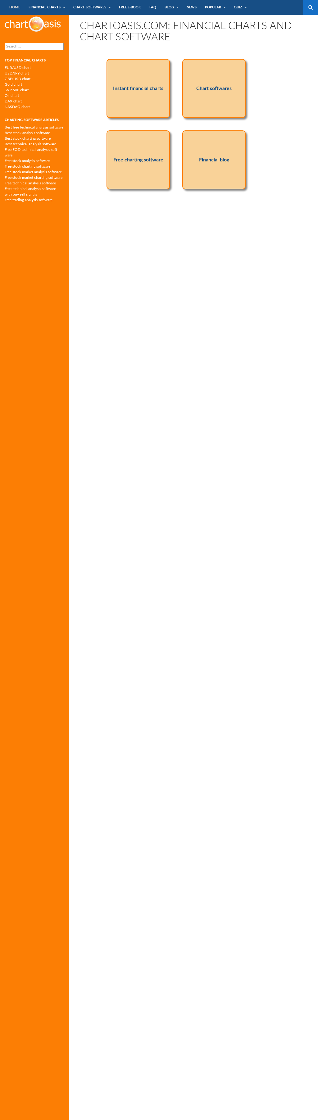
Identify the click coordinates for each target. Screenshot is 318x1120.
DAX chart (13, 101)
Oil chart (12, 95)
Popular (213, 7)
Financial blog (214, 159)
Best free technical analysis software (34, 127)
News (192, 7)
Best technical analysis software (30, 144)
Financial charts (45, 7)
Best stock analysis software (27, 133)
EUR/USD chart (18, 68)
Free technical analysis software (30, 183)
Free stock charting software (27, 166)
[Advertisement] (193, 251)
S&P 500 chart (17, 90)
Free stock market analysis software (33, 172)
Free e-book (130, 7)
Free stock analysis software (27, 161)
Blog (169, 7)
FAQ (152, 7)
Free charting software (138, 159)
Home (14, 7)
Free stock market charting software (33, 177)
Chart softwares (89, 7)
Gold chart (13, 84)
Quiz (238, 7)
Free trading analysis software (28, 200)
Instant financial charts (138, 88)
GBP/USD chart (17, 79)
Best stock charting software (28, 138)
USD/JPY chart (17, 73)
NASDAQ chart (17, 107)
